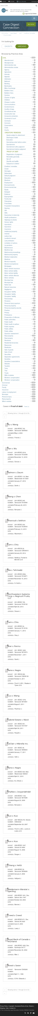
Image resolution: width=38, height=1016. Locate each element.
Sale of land (8, 352)
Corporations (8, 125)
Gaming (7, 208)
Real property (8, 336)
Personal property (10, 306)
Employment (8, 183)
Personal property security (12, 308)
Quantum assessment (11, 333)
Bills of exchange (9, 88)
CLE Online (5, 33)
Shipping (2, 1008)
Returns (31, 1006)
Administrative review (11, 67)
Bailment (7, 81)
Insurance (7, 229)
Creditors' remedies (29, 33)
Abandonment (8, 60)
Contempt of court (10, 118)
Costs (6, 128)
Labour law (8, 236)
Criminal (4, 385)
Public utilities (8, 329)
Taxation (7, 366)
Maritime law (8, 250)
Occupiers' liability (10, 292)
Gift (5, 210)
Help (7, 1008)
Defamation (8, 173)
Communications (9, 104)
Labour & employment (9, 392)
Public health (8, 322)
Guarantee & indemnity (11, 215)
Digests (8, 46)
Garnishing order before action (16, 142)
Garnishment (10, 144)
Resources (7, 345)
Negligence (8, 289)
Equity (6, 190)
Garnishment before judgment (16, 149)
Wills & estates (9, 375)
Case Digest (13, 33)
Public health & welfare (11, 324)
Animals (7, 74)
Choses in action (9, 102)
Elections (7, 180)
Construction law (9, 114)
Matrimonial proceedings (12, 252)
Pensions (7, 301)
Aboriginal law (8, 63)
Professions (8, 315)
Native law (7, 285)
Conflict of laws (9, 109)
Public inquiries (9, 326)
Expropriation (8, 196)
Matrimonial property (11, 254)
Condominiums (9, 107)
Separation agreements (12, 357)
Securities (7, 354)
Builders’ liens (8, 93)
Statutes (7, 364)
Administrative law (10, 65)
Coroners (7, 123)
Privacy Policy (4, 1006)
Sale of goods (8, 350)
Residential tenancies (11, 343)
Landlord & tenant (10, 238)
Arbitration (7, 79)
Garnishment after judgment (15, 147)
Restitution (7, 347)
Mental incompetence (11, 264)
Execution (9, 140)
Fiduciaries (7, 201)
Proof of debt (7, 35)
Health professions (10, 217)
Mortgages (7, 266)
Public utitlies (8, 331)
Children (7, 100)
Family (4, 387)
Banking (7, 83)
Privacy (6, 312)
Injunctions (7, 224)
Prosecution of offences (11, 317)
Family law (7, 199)
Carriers (7, 95)
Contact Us (35, 1)
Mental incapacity (10, 261)
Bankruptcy (8, 86)
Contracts (7, 121)
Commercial (6, 383)
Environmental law (10, 187)
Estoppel (7, 192)
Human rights (8, 222)
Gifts (5, 213)
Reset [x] (26, 406)
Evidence (7, 194)
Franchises (8, 203)
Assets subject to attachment (15, 135)
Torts (6, 368)
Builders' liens (8, 90)
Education (7, 178)
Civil (20, 33)
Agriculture (7, 72)
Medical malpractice (10, 257)
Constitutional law (10, 111)
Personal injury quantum (12, 303)
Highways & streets (10, 220)
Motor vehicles (9, 278)
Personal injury (7, 397)
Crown (6, 169)
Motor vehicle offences (11, 275)
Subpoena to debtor (12, 164)
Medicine (7, 259)
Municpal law (8, 282)
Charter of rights (9, 97)
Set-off (8, 159)
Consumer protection (11, 116)
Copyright (11, 1006)
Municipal (5, 394)
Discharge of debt (12, 137)
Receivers (7, 340)
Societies (7, 359)
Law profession (9, 241)
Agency (6, 70)
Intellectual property (10, 231)
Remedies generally (12, 157)
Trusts (6, 373)
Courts (6, 130)
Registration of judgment (14, 154)
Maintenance (8, 248)
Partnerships (8, 299)
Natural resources (10, 287)
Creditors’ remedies (10, 166)
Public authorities (9, 319)
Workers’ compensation (12, 380)
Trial (5, 371)
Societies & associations (12, 361)
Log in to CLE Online (30, 13)
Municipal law (8, 280)
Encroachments (9, 185)
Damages (7, 171)
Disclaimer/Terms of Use (21, 1006)
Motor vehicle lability (10, 271)
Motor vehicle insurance (12, 268)
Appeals (7, 77)
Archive (22, 46)
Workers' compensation (12, 378)
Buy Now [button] (31, 24)
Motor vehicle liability (11, 273)
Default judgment (9, 176)
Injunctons (7, 227)
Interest (6, 234)
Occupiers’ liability (10, 296)
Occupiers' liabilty (10, 294)
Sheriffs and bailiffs (12, 161)
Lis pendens (8, 245)
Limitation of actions (10, 243)
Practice (7, 310)
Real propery (8, 338)
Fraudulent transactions (12, 206)
